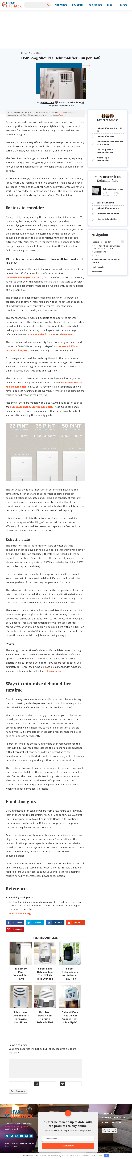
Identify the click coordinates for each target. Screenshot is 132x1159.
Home (24, 53)
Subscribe (68, 1145)
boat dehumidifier (105, 202)
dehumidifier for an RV (43, 334)
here (61, 115)
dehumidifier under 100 (108, 208)
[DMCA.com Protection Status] (109, 1132)
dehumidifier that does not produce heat (110, 143)
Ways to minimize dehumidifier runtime (106, 260)
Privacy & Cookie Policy (113, 1117)
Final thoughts (99, 267)
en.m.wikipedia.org (20, 913)
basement (67, 334)
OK (106, 1156)
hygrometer (54, 671)
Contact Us (108, 1113)
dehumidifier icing (105, 136)
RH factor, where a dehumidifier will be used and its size (107, 247)
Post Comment (18, 1091)
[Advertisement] (66, 29)
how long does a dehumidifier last (105, 151)
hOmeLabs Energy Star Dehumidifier (31, 406)
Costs (96, 255)
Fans (109, 5)
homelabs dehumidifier (108, 213)
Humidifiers (77, 5)
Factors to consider (101, 241)
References (97, 271)
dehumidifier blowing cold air (109, 129)
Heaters (123, 5)
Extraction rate (100, 252)
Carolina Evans (47, 102)
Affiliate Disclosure (112, 1122)
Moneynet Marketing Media (16, 1126)
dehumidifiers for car (113, 189)
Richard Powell (77, 102)
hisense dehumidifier (107, 219)
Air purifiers (61, 5)
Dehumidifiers (95, 5)
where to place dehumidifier (104, 159)
